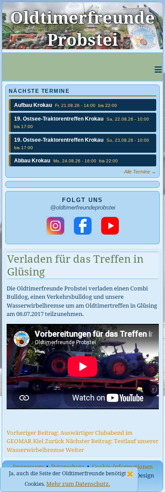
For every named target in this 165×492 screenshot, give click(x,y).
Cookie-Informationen (122, 466)
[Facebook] (82, 225)
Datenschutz (67, 466)
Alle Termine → (140, 171)
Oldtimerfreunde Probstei (82, 28)
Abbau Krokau (32, 161)
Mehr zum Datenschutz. (78, 484)
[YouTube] (110, 225)
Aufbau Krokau (33, 105)
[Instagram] (55, 225)
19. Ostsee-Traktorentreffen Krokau (58, 119)
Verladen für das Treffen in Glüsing (75, 265)
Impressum (28, 466)
